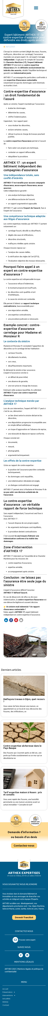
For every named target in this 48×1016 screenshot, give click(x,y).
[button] (36, 7)
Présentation (7, 992)
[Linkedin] (27, 955)
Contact (5, 1005)
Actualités (6, 999)
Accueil (5, 989)
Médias (5, 1002)
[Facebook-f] (21, 955)
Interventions (7, 995)
